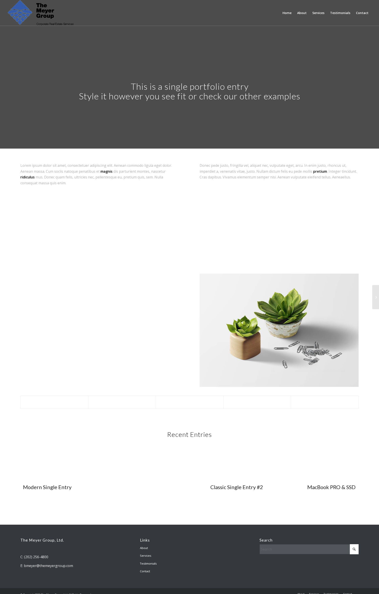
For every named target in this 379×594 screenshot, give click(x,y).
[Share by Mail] (324, 402)
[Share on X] (122, 402)
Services (145, 556)
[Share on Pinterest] (189, 402)
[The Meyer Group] (40, 13)
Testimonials (148, 563)
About (144, 548)
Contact (145, 571)
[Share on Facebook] (54, 402)
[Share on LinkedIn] (257, 402)
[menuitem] (287, 13)
